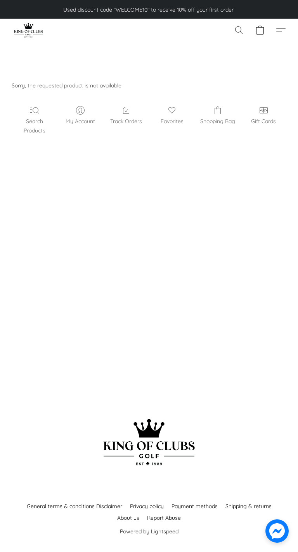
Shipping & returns (248, 506)
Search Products (34, 126)
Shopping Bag (217, 121)
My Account (80, 121)
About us (128, 517)
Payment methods (195, 506)
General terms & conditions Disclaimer (74, 506)
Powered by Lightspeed (149, 531)
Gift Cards (263, 121)
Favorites (172, 121)
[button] (28, 30)
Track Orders (126, 121)
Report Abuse (164, 517)
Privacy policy (147, 506)
